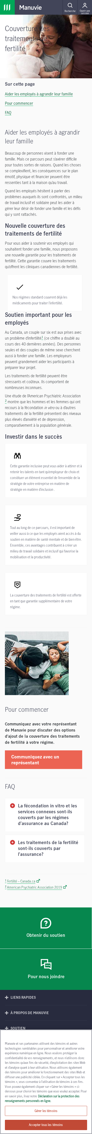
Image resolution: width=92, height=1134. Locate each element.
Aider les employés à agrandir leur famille (39, 94)
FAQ (8, 112)
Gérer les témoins (46, 1111)
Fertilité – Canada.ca (21, 881)
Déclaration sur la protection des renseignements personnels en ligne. (42, 1098)
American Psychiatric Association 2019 (34, 887)
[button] (70, 7)
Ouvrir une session (85, 12)
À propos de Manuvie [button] (30, 1012)
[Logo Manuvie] (31, 7)
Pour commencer (19, 103)
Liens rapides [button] (23, 997)
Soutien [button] (18, 1028)
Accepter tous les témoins (46, 1125)
